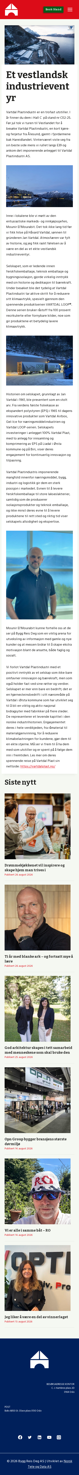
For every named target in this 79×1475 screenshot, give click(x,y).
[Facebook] (20, 1437)
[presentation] (38, 826)
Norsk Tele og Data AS (50, 1463)
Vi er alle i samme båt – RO (27, 1230)
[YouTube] (49, 1437)
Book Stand (53, 9)
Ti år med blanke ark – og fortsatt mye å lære (39, 958)
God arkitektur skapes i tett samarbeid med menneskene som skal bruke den (38, 1050)
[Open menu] (69, 9)
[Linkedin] (39, 1437)
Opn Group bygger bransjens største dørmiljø (36, 1141)
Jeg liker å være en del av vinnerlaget (36, 1317)
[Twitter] (30, 1437)
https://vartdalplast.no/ (37, 766)
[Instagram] (59, 1437)
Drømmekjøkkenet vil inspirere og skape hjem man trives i (35, 867)
